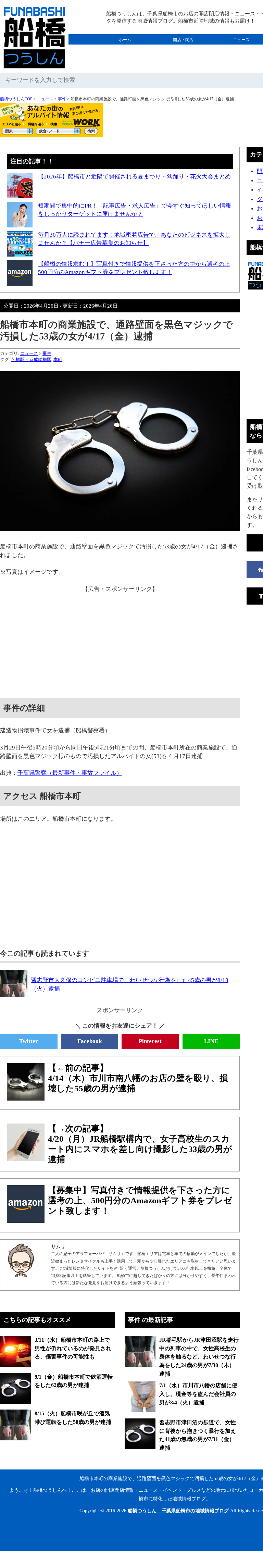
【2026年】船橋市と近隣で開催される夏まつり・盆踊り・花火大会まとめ (134, 176)
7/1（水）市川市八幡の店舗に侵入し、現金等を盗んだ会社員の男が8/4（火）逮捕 (198, 1393)
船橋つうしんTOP (16, 99)
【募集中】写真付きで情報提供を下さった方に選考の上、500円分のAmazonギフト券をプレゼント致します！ (140, 1200)
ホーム (125, 39)
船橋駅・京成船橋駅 (31, 359)
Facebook (89, 1041)
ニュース (45, 99)
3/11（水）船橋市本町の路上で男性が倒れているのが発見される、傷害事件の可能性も (73, 1348)
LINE (211, 1041)
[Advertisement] (120, 642)
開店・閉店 (183, 39)
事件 (62, 99)
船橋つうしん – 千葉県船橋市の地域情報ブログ (178, 1510)
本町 (57, 359)
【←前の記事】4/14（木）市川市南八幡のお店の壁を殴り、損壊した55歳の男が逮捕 (138, 1078)
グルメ (125, 50)
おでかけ (183, 50)
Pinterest (150, 1041)
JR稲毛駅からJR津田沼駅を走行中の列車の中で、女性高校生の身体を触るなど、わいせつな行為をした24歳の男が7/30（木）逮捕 (199, 1357)
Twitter (28, 1041)
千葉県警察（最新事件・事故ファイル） (69, 773)
